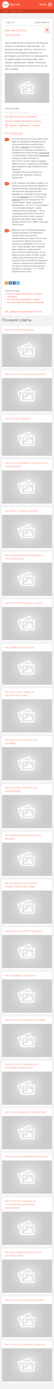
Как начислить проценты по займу (25, 1019)
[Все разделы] (50, 4)
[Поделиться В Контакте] (10, 283)
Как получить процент (18, 418)
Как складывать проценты (20, 975)
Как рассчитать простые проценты (25, 374)
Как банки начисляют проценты (23, 931)
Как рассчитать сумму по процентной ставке (19, 693)
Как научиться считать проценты (21, 116)
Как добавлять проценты (19, 647)
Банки (21, 11)
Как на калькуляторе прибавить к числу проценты (24, 556)
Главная (5, 11)
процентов (44, 152)
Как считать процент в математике (25, 1112)
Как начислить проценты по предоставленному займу (21, 884)
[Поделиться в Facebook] (14, 283)
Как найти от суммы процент (22, 510)
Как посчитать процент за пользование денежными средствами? (20, 1204)
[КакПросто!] (11, 4)
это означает (23, 196)
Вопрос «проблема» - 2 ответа (25, 125)
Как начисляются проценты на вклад (25, 302)
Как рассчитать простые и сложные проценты (24, 295)
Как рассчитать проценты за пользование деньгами (21, 1065)
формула (16, 199)
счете (41, 161)
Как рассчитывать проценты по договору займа (23, 1253)
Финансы (13, 11)
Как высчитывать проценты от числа (23, 121)
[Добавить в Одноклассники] (6, 283)
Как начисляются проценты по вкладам (23, 837)
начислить (44, 155)
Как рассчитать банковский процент (26, 1156)
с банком (24, 147)
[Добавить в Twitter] (18, 283)
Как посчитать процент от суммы (23, 299)
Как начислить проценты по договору (21, 741)
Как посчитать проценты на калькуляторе (21, 789)
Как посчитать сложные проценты (25, 1344)
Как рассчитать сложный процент (25, 1300)
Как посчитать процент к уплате (24, 603)
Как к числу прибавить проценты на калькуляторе (26, 464)
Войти (43, 4)
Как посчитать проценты (19, 329)
